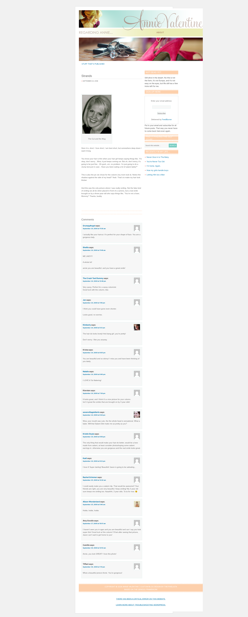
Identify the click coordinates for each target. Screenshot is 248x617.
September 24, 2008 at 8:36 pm (94, 415)
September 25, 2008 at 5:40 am (94, 504)
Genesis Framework (147, 589)
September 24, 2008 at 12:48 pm (94, 281)
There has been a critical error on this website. (141, 599)
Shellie (86, 247)
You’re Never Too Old (156, 161)
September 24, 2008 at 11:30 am (94, 228)
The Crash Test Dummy (93, 278)
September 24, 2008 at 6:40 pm (94, 374)
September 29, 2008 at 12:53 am (94, 548)
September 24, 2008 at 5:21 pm (94, 328)
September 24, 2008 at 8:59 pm (94, 437)
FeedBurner (167, 119)
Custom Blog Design (150, 586)
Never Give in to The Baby (158, 157)
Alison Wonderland (91, 502)
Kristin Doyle (88, 434)
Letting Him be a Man (156, 175)
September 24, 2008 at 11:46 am (94, 250)
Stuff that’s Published (93, 64)
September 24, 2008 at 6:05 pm (94, 353)
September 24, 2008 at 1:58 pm (94, 303)
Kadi (85, 458)
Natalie (86, 371)
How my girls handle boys (157, 170)
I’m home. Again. (154, 166)
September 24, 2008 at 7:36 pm (94, 393)
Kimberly (87, 325)
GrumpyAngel (89, 226)
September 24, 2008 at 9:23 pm (94, 461)
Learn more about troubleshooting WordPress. (141, 605)
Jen (84, 300)
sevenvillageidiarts (91, 412)
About (160, 32)
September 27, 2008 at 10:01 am (94, 523)
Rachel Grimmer (90, 477)
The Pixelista (170, 586)
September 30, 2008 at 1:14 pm (94, 567)
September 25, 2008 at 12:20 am (94, 480)
